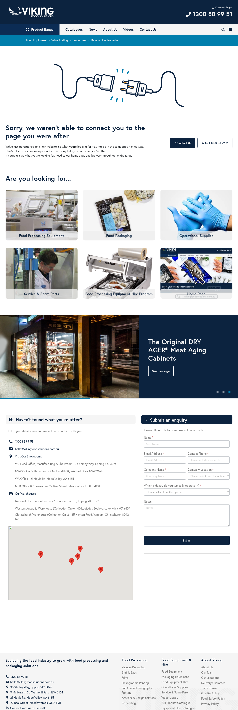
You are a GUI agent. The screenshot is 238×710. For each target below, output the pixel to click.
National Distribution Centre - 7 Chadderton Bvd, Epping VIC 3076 (57, 501)
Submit (187, 540)
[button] (77, 556)
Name (148, 437)
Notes (148, 501)
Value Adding (59, 40)
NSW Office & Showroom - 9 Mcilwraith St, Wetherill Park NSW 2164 (58, 471)
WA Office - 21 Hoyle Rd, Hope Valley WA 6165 (44, 479)
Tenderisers (79, 40)
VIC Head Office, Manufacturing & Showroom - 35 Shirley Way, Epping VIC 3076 (66, 464)
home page (78, 155)
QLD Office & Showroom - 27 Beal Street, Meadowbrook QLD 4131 (57, 486)
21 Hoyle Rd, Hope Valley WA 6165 (32, 697)
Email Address (154, 453)
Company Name (155, 469)
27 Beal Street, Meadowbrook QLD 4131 (35, 703)
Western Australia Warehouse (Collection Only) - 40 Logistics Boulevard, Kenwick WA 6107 (72, 508)
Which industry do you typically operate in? (172, 485)
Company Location (200, 469)
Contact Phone (198, 453)
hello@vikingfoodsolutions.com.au (37, 449)
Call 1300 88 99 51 (215, 143)
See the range (161, 371)
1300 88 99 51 (24, 441)
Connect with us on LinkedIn (28, 708)
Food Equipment (36, 40)
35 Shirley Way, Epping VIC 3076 (31, 687)
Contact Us (182, 143)
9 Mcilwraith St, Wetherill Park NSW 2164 (36, 692)
